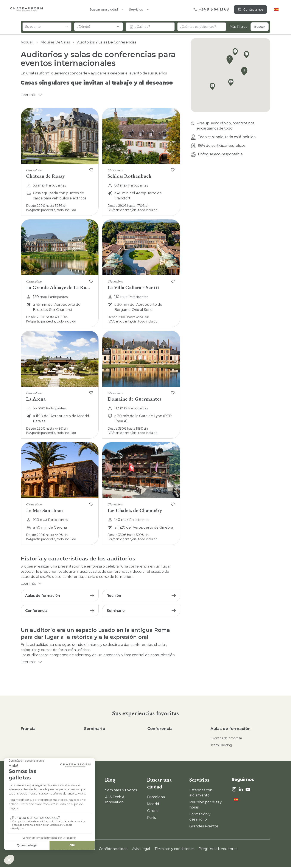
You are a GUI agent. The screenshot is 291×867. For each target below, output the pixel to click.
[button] (247, 55)
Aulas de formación (230, 728)
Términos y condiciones (174, 849)
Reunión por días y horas (205, 804)
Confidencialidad (113, 849)
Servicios (136, 9)
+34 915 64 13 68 (214, 9)
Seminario (94, 728)
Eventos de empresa (226, 738)
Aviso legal (141, 849)
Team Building (221, 745)
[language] (276, 9)
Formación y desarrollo (199, 816)
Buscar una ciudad (159, 783)
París (151, 818)
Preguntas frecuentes (218, 849)
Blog (110, 779)
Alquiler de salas (55, 42)
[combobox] (47, 26)
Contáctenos (253, 9)
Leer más (28, 95)
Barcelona (156, 797)
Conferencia (160, 728)
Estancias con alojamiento (200, 792)
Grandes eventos (203, 826)
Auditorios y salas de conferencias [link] (106, 42)
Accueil (27, 42)
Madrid (153, 804)
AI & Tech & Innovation (114, 799)
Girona (153, 811)
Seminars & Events (121, 790)
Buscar (259, 27)
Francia (28, 728)
